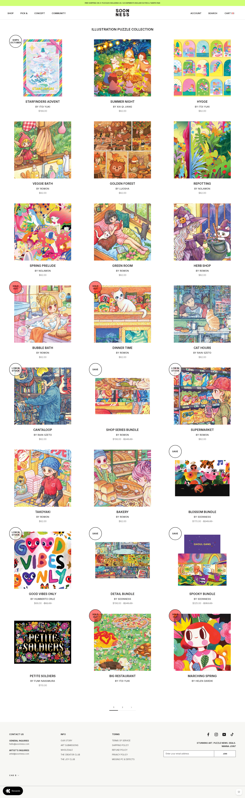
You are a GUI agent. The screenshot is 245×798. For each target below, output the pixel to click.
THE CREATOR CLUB (70, 754)
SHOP (11, 13)
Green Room (122, 266)
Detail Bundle (122, 594)
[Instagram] (216, 734)
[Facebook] (208, 734)
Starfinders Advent (43, 101)
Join (225, 754)
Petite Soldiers (43, 676)
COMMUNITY (59, 13)
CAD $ (13, 775)
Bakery (122, 512)
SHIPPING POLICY (120, 745)
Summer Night (122, 101)
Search (212, 13)
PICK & (24, 13)
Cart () (229, 13)
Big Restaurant (122, 676)
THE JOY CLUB (68, 759)
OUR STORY (66, 740)
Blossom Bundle (202, 512)
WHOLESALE (67, 750)
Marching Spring (202, 676)
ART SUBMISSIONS (69, 745)
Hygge (202, 101)
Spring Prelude (43, 266)
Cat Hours (202, 348)
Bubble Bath (42, 348)
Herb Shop (202, 266)
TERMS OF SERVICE (121, 740)
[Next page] (131, 707)
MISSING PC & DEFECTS (123, 759)
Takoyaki (42, 512)
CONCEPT (39, 13)
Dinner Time (122, 348)
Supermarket (202, 430)
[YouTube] (224, 734)
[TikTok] (232, 734)
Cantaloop (42, 430)
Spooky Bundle (202, 594)
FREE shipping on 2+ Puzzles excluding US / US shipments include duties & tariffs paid (122, 3)
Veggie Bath (43, 183)
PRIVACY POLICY (120, 754)
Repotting (202, 183)
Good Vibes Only (42, 594)
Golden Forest (122, 183)
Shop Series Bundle (122, 430)
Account (195, 13)
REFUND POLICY (119, 750)
